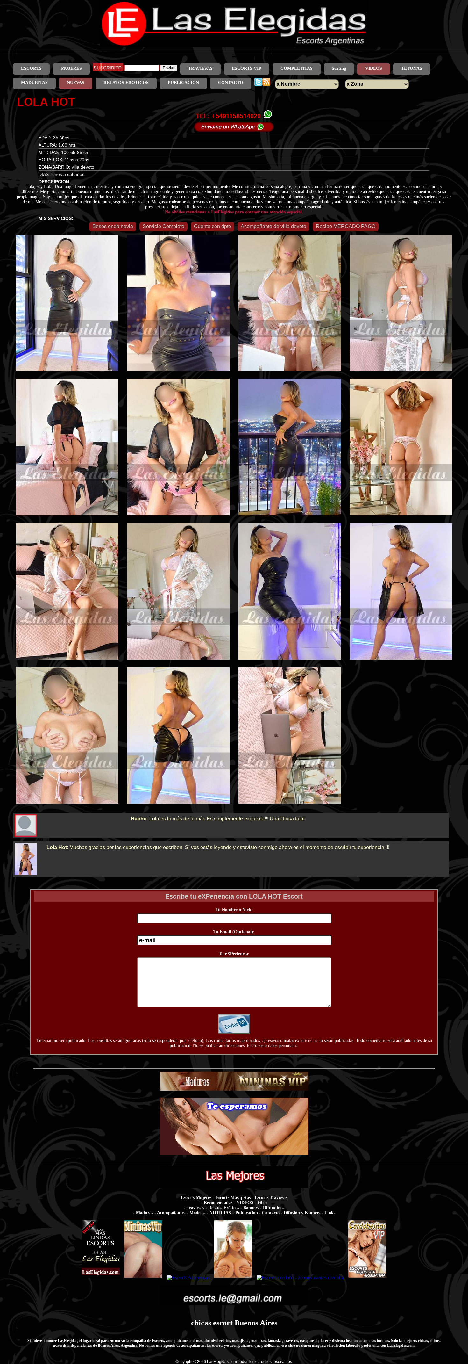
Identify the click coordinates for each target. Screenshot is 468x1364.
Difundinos (273, 1207)
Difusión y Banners (302, 1212)
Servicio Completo (163, 226)
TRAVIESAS (200, 68)
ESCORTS (31, 68)
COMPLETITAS (296, 68)
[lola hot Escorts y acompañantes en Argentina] (234, 45)
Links (329, 1212)
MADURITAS (34, 82)
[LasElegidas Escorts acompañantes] (100, 1277)
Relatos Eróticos (223, 1207)
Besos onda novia (112, 226)
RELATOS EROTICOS (126, 82)
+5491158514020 (236, 115)
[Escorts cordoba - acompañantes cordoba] (300, 1277)
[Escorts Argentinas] (188, 1277)
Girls (262, 1202)
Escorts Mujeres (196, 1197)
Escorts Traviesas (271, 1197)
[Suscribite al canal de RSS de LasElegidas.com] (266, 82)
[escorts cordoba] (234, 1153)
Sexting (339, 68)
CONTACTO (230, 82)
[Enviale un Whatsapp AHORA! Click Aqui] (234, 130)
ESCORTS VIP (246, 68)
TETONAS (411, 68)
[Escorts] (233, 1277)
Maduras (144, 1212)
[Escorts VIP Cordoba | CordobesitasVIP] (367, 1277)
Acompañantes (171, 1212)
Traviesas (195, 1207)
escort (223, 1323)
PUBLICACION (183, 82)
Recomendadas (218, 1202)
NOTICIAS (220, 1212)
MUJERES (71, 68)
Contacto (271, 1212)
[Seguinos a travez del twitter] (258, 82)
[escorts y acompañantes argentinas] (234, 1089)
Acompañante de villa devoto (273, 226)
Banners (251, 1207)
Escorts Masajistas (233, 1197)
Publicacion (246, 1212)
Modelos (197, 1212)
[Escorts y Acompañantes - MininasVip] (143, 1277)
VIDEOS (373, 68)
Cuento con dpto (212, 226)
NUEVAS (75, 82)
